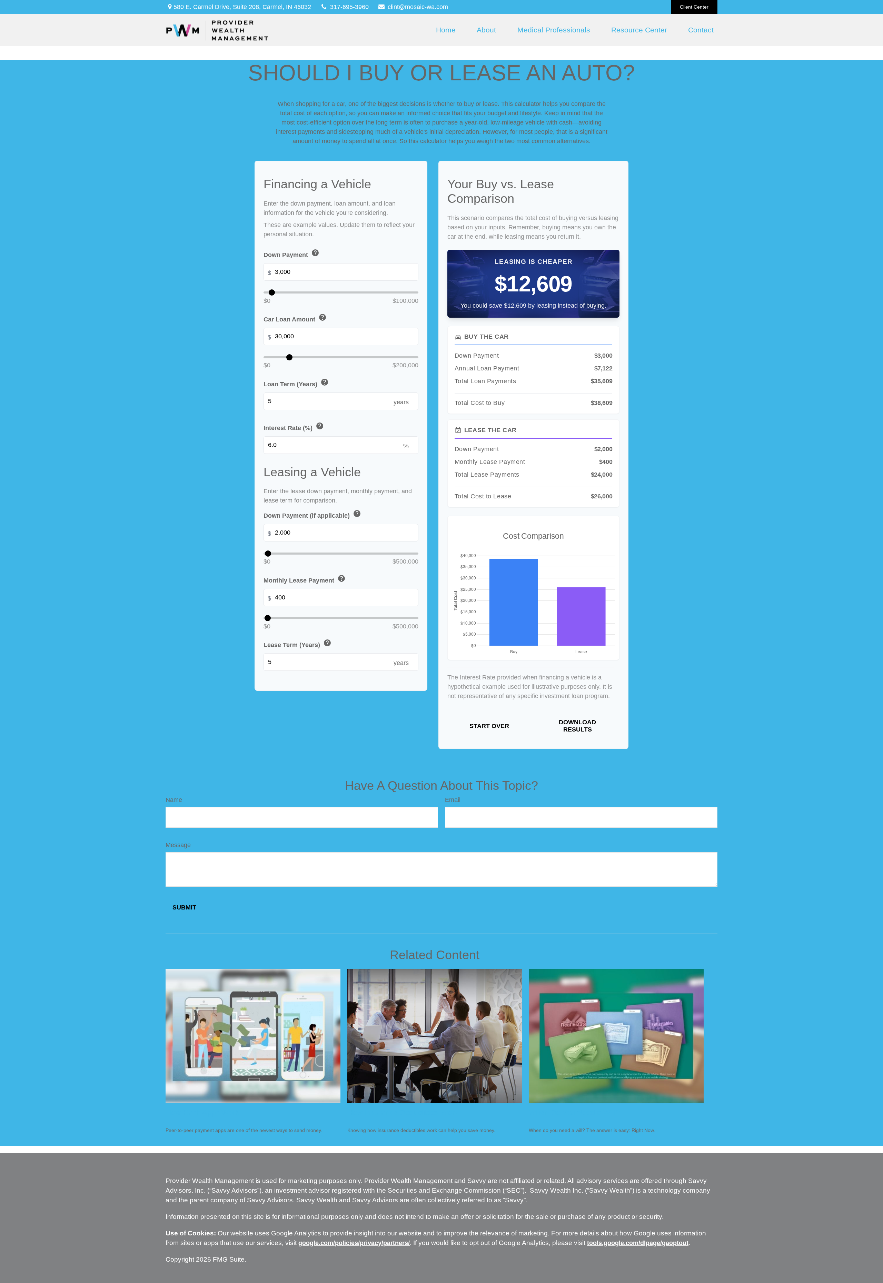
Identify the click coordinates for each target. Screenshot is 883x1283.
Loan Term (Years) (296, 383)
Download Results (577, 726)
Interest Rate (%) (294, 427)
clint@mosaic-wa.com (418, 6)
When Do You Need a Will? (574, 1112)
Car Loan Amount (295, 318)
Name (174, 799)
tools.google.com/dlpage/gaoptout (637, 1243)
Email (452, 799)
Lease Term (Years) (297, 644)
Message (178, 845)
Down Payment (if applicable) (312, 514)
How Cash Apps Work (202, 1112)
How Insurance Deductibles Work (402, 1112)
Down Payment (291, 254)
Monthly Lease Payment (305, 579)
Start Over (489, 726)
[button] (445, 30)
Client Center (694, 7)
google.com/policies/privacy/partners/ (354, 1243)
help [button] (315, 253)
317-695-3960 (349, 6)
